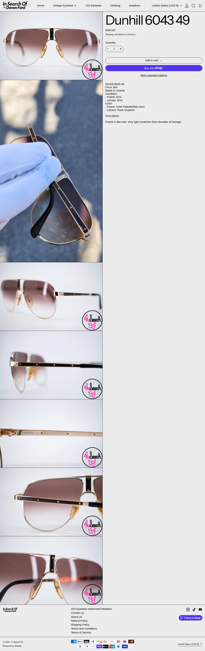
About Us (76, 616)
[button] (193, 5)
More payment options (153, 75)
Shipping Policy (80, 624)
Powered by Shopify (12, 646)
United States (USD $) (165, 5)
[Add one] (121, 49)
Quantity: (110, 42)
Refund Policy (79, 620)
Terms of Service (81, 632)
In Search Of (17, 642)
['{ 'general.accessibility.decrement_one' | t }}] (108, 49)
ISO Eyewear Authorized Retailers (91, 608)
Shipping (109, 34)
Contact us (77, 612)
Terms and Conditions (84, 628)
